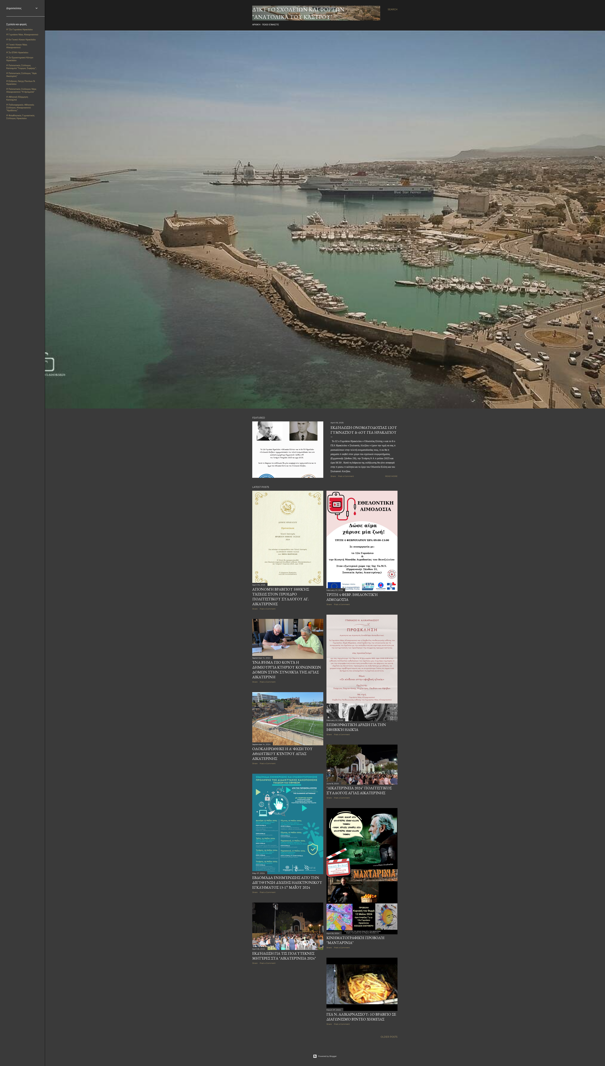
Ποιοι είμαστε (270, 24)
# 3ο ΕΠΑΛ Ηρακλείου (17, 52)
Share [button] (333, 476)
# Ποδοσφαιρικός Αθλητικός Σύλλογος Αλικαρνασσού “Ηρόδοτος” (20, 107)
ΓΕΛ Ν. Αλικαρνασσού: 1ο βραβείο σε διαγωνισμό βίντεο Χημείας (361, 1017)
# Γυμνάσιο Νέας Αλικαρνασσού (22, 34)
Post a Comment (346, 476)
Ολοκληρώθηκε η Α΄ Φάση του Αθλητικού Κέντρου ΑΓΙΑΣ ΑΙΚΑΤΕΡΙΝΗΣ (282, 753)
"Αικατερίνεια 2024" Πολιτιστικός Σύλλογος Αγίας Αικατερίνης (359, 790)
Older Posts (389, 1036)
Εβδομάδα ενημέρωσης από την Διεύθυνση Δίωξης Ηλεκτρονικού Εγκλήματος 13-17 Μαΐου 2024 (287, 882)
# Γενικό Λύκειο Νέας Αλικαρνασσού (16, 46)
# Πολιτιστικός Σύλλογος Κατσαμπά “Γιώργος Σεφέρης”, (21, 67)
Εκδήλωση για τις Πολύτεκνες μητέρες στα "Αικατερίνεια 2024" (284, 956)
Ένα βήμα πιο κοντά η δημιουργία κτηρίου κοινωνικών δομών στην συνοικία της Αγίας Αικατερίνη (286, 669)
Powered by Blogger (327, 1056)
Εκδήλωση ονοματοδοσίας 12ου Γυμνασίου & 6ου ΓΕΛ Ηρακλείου (364, 430)
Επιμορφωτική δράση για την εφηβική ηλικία (356, 727)
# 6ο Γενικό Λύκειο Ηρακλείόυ (21, 39)
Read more (391, 476)
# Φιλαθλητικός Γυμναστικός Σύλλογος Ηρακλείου (20, 117)
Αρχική (256, 24)
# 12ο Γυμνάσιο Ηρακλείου (19, 29)
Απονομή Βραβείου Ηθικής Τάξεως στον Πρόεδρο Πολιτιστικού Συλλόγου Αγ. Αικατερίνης (280, 596)
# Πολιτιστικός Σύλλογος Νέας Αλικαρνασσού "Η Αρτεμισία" (21, 90)
